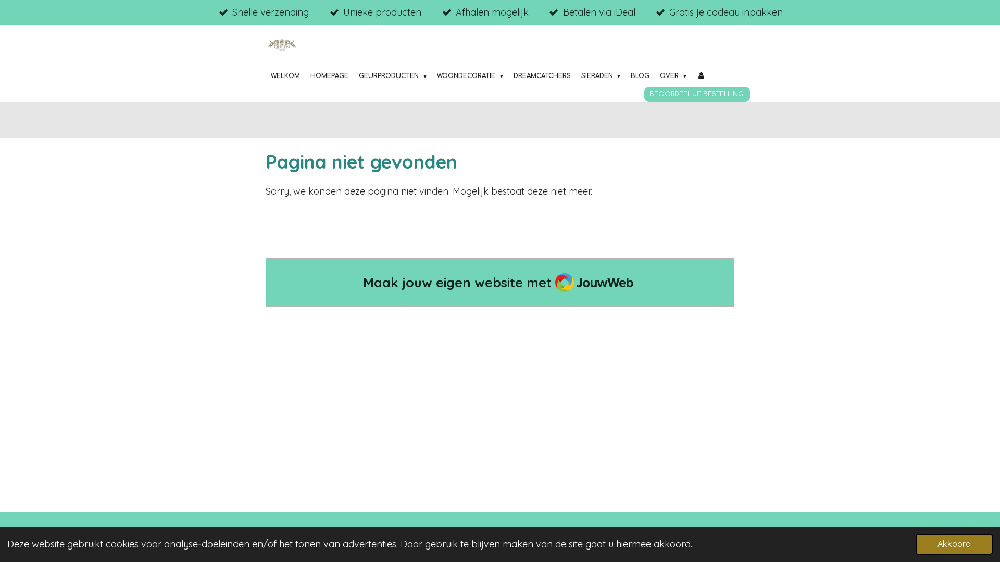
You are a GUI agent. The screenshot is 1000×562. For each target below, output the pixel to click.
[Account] (701, 76)
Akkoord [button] (954, 544)
